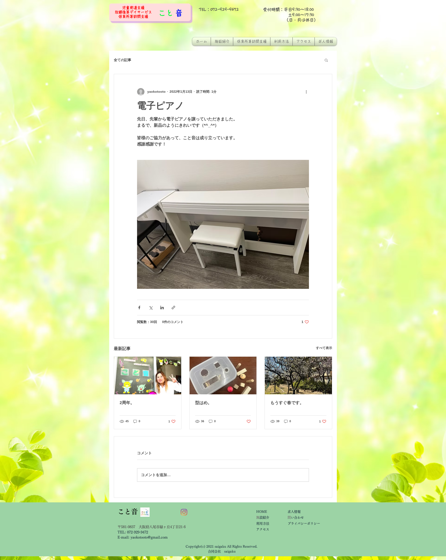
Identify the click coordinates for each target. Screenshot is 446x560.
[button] (326, 60)
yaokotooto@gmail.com (149, 537)
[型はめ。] (223, 375)
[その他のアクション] (306, 92)
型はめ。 (203, 402)
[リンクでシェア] (173, 307)
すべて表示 (324, 348)
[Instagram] (184, 512)
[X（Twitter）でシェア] (150, 307)
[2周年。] (147, 375)
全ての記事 (122, 60)
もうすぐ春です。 (287, 402)
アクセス (264, 529)
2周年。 (127, 402)
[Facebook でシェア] (139, 307)
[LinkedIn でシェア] (162, 307)
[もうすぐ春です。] (298, 375)
